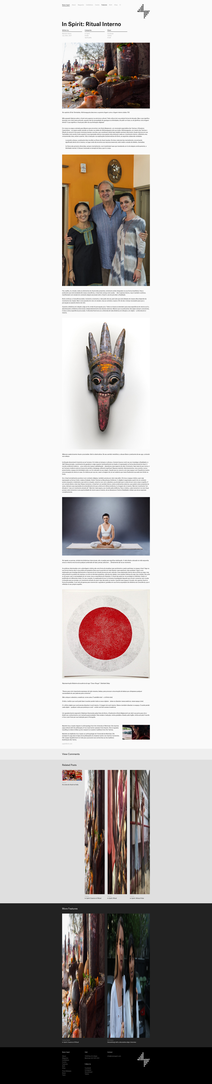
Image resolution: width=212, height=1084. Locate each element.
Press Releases (66, 1071)
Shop (116, 5)
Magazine (81, 5)
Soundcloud (88, 1072)
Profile (87, 35)
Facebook (110, 33)
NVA (110, 5)
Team (64, 1075)
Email (109, 37)
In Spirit (87, 33)
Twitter (109, 35)
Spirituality (88, 37)
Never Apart (66, 5)
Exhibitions (89, 5)
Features (104, 5)
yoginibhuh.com (67, 743)
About (74, 5)
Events (97, 5)
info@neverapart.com (114, 1056)
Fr (120, 5)
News (64, 1073)
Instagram (88, 1070)
